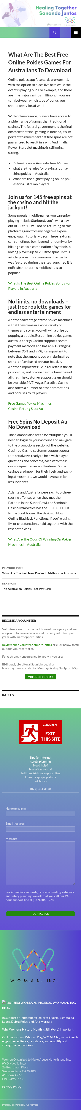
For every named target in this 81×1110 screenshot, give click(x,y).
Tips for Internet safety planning (40, 759)
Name (16, 808)
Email (15, 823)
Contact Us (41, 913)
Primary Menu (76, 32)
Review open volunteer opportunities (27, 645)
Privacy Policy (11, 1087)
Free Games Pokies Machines (30, 403)
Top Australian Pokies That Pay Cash (26, 586)
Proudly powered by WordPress (20, 1104)
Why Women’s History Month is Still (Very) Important (37, 1029)
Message (11, 839)
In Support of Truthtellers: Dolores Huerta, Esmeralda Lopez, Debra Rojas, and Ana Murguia (38, 1019)
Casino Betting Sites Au (25, 408)
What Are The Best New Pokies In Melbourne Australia (39, 570)
